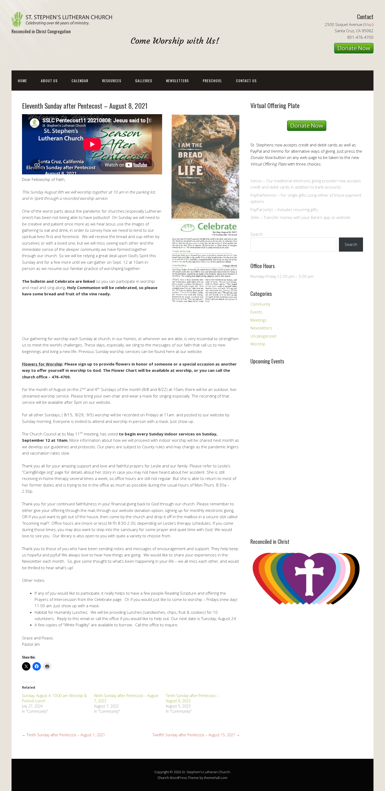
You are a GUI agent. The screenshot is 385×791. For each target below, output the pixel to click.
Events (256, 311)
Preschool (212, 80)
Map (368, 24)
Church (163, 777)
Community (260, 304)
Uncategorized (263, 336)
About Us (49, 80)
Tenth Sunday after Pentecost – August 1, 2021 (63, 734)
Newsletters (177, 80)
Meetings (258, 320)
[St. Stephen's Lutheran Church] (64, 22)
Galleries (143, 80)
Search (256, 234)
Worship (257, 343)
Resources (111, 80)
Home (22, 80)
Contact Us (246, 80)
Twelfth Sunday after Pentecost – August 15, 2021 (196, 734)
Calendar (80, 80)
